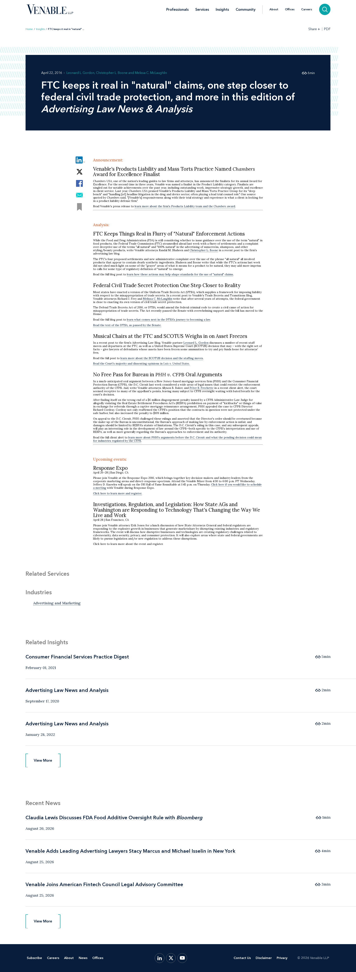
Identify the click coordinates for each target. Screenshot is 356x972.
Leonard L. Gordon (80, 73)
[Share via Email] (79, 195)
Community (245, 9)
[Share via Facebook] (79, 183)
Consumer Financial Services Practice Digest (77, 657)
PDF (327, 29)
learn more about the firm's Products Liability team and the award (185, 206)
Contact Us (242, 958)
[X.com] (171, 958)
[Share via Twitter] (79, 172)
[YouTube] (182, 958)
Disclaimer (264, 958)
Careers (306, 9)
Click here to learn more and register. (117, 493)
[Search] (324, 9)
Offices (290, 9)
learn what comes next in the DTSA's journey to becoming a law (168, 319)
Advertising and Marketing (57, 603)
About (273, 9)
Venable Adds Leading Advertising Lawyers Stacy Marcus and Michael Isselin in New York (130, 851)
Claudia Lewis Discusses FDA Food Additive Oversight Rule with (114, 817)
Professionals (177, 9)
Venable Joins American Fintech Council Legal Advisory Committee (104, 884)
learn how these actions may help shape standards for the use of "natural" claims (180, 274)
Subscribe (34, 958)
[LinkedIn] (159, 958)
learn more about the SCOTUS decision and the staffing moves (162, 358)
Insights (222, 9)
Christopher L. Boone (112, 73)
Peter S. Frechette (201, 388)
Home (29, 29)
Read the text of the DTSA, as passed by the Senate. (127, 325)
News (83, 958)
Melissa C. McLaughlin (151, 73)
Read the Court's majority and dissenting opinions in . (141, 363)
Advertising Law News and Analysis (67, 690)
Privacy (282, 958)
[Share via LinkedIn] (79, 160)
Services (202, 9)
